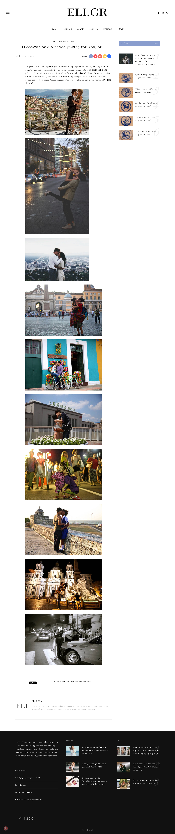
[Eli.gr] (26, 818)
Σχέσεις (70, 41)
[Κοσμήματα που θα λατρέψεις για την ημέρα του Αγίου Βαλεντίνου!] (72, 781)
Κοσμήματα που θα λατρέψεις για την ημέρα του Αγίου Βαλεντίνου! (94, 781)
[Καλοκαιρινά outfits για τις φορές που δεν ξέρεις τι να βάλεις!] (72, 750)
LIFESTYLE (107, 29)
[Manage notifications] (6, 828)
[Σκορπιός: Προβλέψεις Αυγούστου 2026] (126, 134)
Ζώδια (121, 29)
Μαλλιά (80, 29)
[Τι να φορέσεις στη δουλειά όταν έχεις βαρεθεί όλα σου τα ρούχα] (123, 767)
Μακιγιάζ (67, 29)
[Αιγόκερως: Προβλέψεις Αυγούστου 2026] (126, 106)
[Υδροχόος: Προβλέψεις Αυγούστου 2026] (126, 92)
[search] (167, 12)
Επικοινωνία (20, 770)
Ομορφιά (93, 29)
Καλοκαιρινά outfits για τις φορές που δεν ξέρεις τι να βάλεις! (95, 750)
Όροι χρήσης (20, 785)
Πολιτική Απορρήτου (24, 792)
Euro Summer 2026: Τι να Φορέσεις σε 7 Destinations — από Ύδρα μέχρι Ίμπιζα (146, 750)
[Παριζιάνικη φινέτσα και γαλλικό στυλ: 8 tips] (72, 767)
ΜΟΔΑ (53, 29)
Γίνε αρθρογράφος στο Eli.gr (27, 778)
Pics (54, 41)
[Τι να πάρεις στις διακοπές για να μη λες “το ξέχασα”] (123, 783)
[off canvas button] (7, 12)
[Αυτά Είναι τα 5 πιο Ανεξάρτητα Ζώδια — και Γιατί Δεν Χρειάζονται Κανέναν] (126, 58)
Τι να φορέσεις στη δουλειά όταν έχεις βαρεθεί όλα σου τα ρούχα (146, 766)
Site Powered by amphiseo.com (28, 799)
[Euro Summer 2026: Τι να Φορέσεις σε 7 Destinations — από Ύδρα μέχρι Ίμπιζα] (123, 750)
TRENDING (62, 41)
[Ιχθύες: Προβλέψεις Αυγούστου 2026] (126, 78)
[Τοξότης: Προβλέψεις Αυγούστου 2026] (126, 120)
